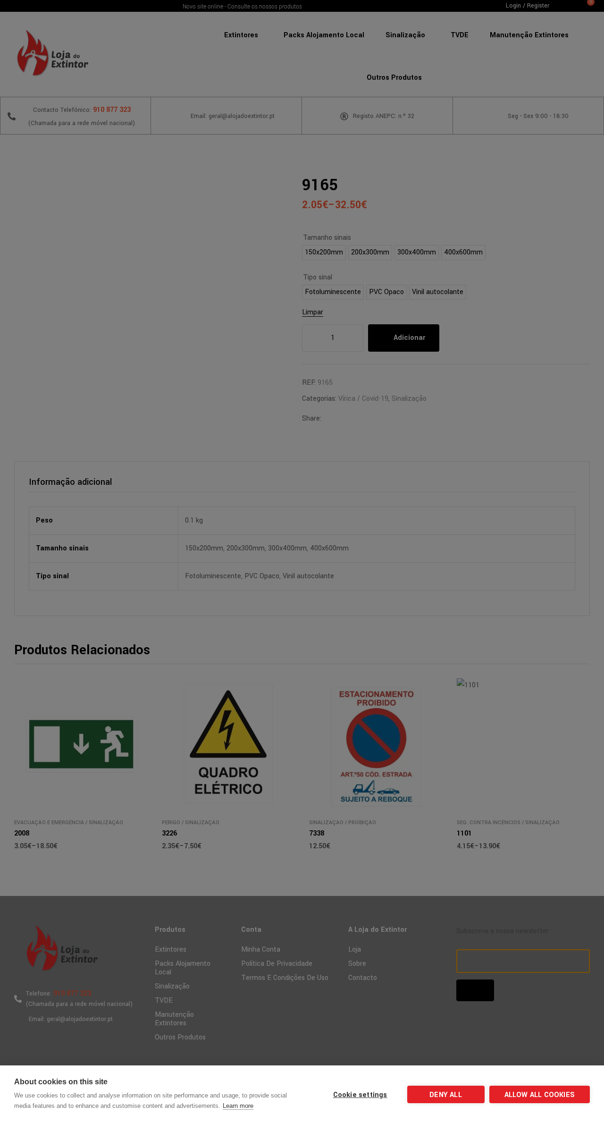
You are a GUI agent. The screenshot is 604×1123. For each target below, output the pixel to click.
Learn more (238, 1105)
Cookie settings (360, 1095)
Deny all (445, 1095)
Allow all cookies (539, 1095)
